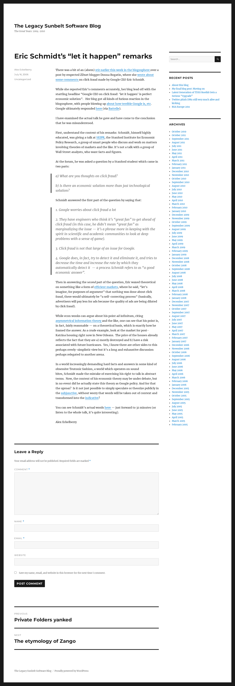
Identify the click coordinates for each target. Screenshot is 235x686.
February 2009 (180, 251)
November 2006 (180, 348)
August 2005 (179, 402)
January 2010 (179, 211)
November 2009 (180, 218)
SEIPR (100, 137)
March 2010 (178, 204)
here (99, 108)
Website (20, 555)
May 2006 (177, 370)
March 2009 (178, 247)
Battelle (114, 108)
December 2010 (180, 171)
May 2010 (177, 196)
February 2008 (180, 294)
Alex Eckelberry (23, 69)
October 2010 (179, 178)
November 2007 (180, 305)
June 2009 (177, 236)
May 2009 (177, 240)
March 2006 (178, 377)
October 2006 (179, 352)
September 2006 (181, 355)
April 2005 (177, 417)
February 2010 (179, 207)
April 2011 (177, 157)
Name (19, 521)
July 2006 (177, 363)
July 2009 (177, 232)
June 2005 (177, 410)
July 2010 (177, 189)
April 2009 (177, 243)
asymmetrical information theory (79, 320)
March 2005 (178, 421)
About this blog (180, 85)
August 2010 (178, 185)
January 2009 (179, 254)
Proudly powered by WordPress (72, 670)
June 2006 (177, 366)
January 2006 (179, 384)
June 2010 (177, 193)
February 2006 (180, 381)
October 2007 (179, 308)
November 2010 (180, 175)
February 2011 (179, 164)
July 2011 (176, 146)
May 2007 (177, 327)
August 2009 (179, 229)
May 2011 (177, 153)
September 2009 (181, 225)
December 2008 (180, 258)
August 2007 (179, 316)
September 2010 (180, 182)
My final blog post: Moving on (188, 88)
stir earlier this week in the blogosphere (122, 70)
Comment (22, 469)
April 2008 (177, 287)
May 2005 (177, 413)
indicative (92, 398)
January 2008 (179, 298)
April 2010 (177, 200)
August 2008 (179, 272)
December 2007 (180, 301)
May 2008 (177, 283)
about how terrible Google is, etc (129, 103)
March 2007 (178, 334)
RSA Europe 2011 (181, 106)
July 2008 (177, 276)
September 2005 (181, 399)
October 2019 (179, 131)
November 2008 (180, 261)
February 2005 (180, 424)
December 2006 (180, 345)
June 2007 (177, 323)
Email (19, 538)
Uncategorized (22, 79)
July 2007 (177, 319)
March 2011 (178, 160)
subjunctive (69, 393)
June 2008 (177, 279)
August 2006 (179, 359)
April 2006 (177, 374)
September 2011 (180, 138)
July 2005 (177, 406)
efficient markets (106, 287)
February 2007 (180, 337)
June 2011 (177, 149)
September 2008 (181, 269)
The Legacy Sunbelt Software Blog (57, 26)
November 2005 (180, 392)
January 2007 (179, 341)
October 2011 (179, 135)
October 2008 (179, 265)
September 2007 (181, 312)
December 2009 (180, 214)
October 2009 (179, 222)
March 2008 (178, 290)
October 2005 (179, 395)
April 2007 (177, 330)
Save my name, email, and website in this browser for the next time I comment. (62, 572)
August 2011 (178, 142)
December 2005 (180, 388)
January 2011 (179, 167)
